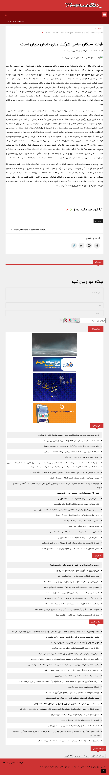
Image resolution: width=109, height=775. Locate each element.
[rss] (4, 762)
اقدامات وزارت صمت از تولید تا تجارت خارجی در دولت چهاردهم (73, 725)
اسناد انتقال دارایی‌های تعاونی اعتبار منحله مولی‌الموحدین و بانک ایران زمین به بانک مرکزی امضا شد (59, 709)
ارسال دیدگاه (96, 329)
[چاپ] (42, 32)
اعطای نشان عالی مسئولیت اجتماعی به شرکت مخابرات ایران (75, 714)
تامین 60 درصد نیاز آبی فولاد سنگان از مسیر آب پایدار (77, 515)
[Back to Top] (103, 771)
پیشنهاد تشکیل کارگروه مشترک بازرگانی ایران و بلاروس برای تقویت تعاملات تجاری (66, 703)
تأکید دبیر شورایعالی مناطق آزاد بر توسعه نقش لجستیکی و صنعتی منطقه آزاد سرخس (64, 659)
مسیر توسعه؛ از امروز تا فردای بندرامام (84, 526)
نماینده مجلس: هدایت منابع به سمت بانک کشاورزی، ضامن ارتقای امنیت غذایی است (65, 472)
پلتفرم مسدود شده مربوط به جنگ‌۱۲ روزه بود (81, 520)
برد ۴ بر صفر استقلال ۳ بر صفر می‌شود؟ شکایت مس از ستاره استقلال (71, 604)
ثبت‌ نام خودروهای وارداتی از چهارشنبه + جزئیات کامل (77, 615)
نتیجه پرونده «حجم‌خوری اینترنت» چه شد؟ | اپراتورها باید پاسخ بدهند (71, 587)
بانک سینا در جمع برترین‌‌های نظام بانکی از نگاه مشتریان (76, 504)
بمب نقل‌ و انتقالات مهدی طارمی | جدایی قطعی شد (78, 576)
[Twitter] (81, 246)
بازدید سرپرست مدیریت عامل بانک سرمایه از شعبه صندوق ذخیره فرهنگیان (68, 435)
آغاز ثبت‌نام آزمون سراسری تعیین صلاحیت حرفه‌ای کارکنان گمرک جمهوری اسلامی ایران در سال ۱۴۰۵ (59, 681)
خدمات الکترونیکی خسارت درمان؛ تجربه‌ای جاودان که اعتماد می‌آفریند (71, 451)
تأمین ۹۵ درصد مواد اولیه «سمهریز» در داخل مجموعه (78, 493)
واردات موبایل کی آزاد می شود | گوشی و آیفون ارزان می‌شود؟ (74, 565)
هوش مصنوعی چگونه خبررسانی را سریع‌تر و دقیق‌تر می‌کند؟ (75, 642)
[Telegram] (97, 246)
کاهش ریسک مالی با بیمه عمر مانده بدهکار (81, 457)
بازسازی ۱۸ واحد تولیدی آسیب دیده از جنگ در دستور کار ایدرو (74, 532)
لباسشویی (68, 755)
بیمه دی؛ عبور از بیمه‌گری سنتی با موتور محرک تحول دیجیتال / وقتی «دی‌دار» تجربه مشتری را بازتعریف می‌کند (55, 631)
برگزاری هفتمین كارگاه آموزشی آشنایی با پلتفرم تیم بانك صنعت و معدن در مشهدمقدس (63, 664)
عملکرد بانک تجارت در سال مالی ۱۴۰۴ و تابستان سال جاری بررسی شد (71, 440)
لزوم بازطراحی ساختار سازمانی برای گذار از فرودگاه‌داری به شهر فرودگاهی (70, 543)
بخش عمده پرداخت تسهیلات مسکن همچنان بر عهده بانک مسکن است (70, 548)
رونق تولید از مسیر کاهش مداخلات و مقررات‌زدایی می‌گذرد (75, 648)
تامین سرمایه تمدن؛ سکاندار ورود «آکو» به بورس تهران (77, 676)
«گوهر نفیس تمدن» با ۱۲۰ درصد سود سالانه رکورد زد (78, 498)
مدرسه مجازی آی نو (81, 755)
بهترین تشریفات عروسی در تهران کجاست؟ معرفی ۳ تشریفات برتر (72, 637)
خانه (99, 28)
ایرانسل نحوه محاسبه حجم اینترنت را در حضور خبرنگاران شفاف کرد (72, 692)
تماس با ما (11, 762)
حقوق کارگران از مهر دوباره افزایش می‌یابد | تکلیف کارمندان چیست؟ (71, 598)
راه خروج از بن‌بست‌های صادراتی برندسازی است (80, 720)
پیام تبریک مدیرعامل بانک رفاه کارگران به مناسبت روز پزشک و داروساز (71, 446)
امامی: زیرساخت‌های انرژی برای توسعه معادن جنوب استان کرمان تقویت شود (68, 741)
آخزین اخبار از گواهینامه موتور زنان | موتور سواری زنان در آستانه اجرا (71, 581)
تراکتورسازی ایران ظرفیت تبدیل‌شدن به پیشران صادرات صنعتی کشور (71, 670)
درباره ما (20, 762)
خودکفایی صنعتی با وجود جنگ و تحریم (83, 687)
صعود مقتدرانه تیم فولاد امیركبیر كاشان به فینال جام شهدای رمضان (72, 698)
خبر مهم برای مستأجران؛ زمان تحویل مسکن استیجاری (77, 570)
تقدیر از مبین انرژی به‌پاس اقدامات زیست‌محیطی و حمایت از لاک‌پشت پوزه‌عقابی (66, 509)
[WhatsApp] (89, 246)
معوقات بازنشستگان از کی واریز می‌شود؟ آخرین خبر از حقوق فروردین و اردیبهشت (66, 609)
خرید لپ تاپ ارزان (98, 755)
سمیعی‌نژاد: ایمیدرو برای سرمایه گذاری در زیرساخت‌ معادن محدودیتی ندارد (69, 653)
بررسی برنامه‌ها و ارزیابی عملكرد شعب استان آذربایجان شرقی (74, 478)
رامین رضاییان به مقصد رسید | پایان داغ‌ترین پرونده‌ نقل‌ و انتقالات (72, 592)
